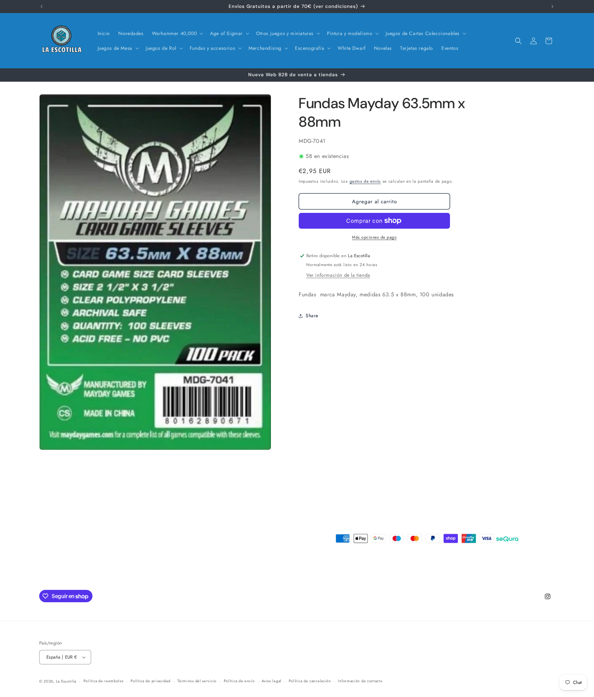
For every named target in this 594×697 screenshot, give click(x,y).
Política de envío (239, 681)
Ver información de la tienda (338, 275)
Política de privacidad (150, 681)
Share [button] (312, 315)
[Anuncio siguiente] (552, 6)
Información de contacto (360, 681)
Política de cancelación (310, 681)
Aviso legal (272, 681)
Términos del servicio (197, 681)
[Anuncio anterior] (41, 6)
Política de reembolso (104, 681)
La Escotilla (66, 681)
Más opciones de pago (374, 237)
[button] (177, 33)
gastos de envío (365, 181)
